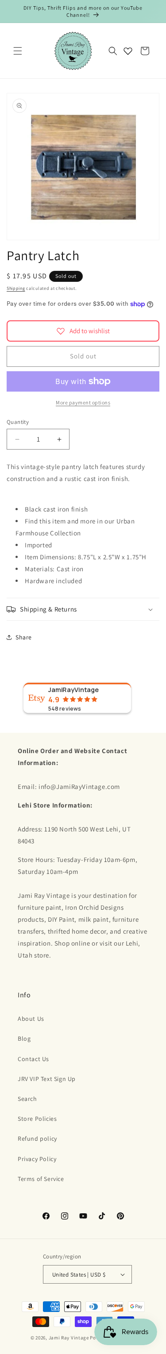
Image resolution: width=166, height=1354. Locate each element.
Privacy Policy (37, 1159)
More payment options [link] (83, 402)
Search (27, 1099)
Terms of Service (41, 1179)
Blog (24, 1038)
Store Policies (37, 1119)
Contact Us (33, 1059)
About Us (31, 1019)
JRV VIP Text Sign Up (47, 1079)
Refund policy (37, 1138)
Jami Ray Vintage (69, 1338)
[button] (17, 51)
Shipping (16, 288)
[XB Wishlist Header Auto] (128, 51)
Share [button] (23, 637)
